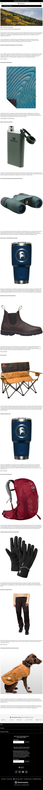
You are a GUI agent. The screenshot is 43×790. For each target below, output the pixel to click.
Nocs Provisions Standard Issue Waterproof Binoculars (11, 178)
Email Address (16, 738)
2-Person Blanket (11, 118)
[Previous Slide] (0, 1)
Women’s (5, 59)
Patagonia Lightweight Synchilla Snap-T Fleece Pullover (11, 45)
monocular (32, 234)
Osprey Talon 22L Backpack (6, 473)
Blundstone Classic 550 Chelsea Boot (7, 295)
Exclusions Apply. (15, 750)
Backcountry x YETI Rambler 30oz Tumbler (9, 238)
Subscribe (27, 741)
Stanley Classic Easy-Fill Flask (6, 122)
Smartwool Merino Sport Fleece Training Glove (9, 531)
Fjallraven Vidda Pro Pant (5, 413)
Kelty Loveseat (3, 355)
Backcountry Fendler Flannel (6, 588)
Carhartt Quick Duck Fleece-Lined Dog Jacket (9, 647)
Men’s (1, 59)
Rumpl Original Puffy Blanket (6, 62)
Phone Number (16, 758)
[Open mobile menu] (2, 3)
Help (1, 723)
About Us (2, 727)
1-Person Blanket (3, 118)
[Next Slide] (42, 1)
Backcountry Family (4, 730)
